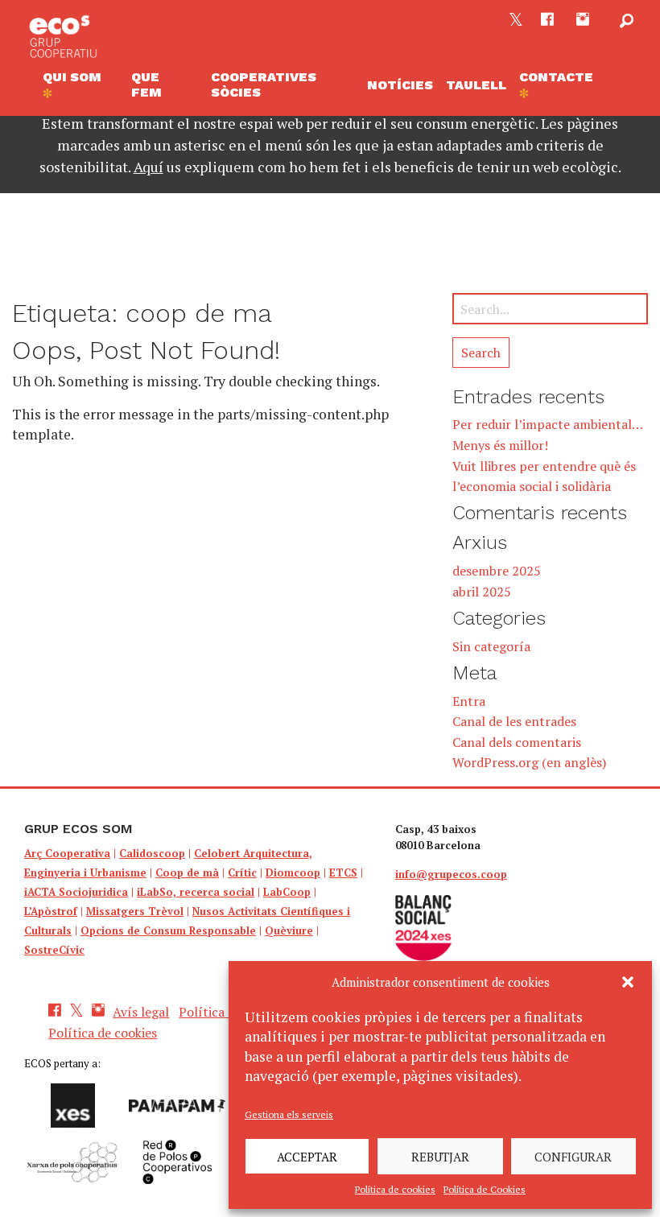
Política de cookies (395, 1189)
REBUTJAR (440, 1157)
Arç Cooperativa (67, 853)
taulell (476, 85)
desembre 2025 (496, 571)
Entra (468, 701)
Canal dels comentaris (516, 742)
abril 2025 (481, 591)
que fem (146, 84)
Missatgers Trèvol (135, 911)
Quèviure (289, 930)
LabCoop (287, 892)
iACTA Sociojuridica (76, 892)
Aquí (148, 166)
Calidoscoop (152, 853)
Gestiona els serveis (289, 1114)
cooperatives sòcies (263, 84)
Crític (242, 872)
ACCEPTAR (307, 1157)
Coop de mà (187, 872)
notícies (400, 85)
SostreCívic (54, 950)
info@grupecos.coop (451, 874)
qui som (72, 77)
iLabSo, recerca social (195, 892)
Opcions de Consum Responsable (168, 930)
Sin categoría (491, 646)
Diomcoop (293, 872)
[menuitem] (80, 84)
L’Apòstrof (50, 911)
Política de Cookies (484, 1189)
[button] (628, 982)
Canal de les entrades (514, 721)
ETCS (343, 872)
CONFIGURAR (573, 1157)
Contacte (556, 77)
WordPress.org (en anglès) (529, 762)
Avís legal (141, 1012)
